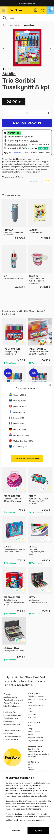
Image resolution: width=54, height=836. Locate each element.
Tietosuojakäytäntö (12, 736)
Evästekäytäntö (10, 739)
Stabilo (9, 73)
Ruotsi (30, 764)
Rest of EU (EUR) (20, 447)
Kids (4, 25)
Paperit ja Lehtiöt (35, 705)
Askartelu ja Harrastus (38, 699)
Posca (30, 734)
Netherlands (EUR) (21, 435)
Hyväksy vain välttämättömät (32, 820)
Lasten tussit (29, 25)
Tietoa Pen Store (11, 703)
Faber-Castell (34, 731)
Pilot (30, 725)
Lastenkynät (15, 25)
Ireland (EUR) (18, 418)
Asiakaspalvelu (10, 697)
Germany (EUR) (19, 429)
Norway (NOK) (19, 401)
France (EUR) (18, 424)
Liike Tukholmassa (11, 706)
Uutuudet (32, 714)
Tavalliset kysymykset (13, 700)
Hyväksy (38, 830)
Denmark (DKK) (19, 406)
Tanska (31, 769)
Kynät (30, 702)
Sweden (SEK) (19, 395)
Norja (30, 767)
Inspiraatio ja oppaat (12, 715)
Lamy (30, 728)
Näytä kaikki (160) (35, 740)
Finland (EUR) (19, 412)
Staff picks (32, 717)
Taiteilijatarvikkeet (36, 696)
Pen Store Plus (9, 712)
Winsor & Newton (35, 737)
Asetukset (16, 830)
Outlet (30, 711)
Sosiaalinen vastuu (11, 724)
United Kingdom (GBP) (23, 441)
